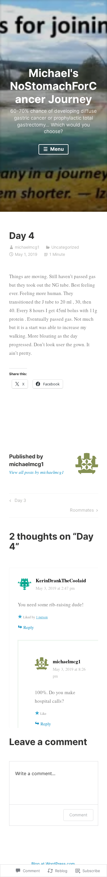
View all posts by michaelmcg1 (36, 472)
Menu (56, 149)
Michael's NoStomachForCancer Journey (53, 86)
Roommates (82, 511)
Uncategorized (65, 247)
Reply (28, 627)
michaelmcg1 (27, 247)
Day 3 (17, 501)
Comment (78, 814)
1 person (42, 617)
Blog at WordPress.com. (53, 863)
